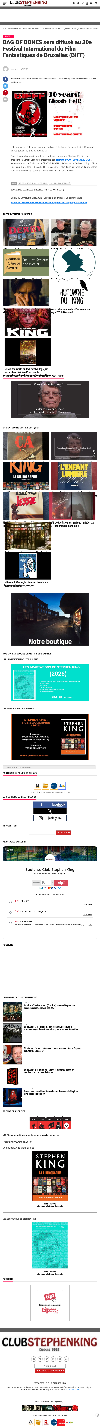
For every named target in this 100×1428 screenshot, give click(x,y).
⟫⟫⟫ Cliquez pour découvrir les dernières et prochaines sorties (31, 1135)
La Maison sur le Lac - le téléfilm (33, 183)
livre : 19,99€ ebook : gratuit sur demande (50, 1205)
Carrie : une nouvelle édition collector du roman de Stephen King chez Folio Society (51, 1092)
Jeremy (13, 69)
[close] (97, 1415)
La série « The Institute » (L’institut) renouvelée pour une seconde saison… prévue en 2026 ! (49, 1006)
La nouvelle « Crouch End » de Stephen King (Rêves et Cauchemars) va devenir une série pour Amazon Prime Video (51, 1028)
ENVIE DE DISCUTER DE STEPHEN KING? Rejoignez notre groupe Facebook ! (49, 202)
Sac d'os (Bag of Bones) (60, 183)
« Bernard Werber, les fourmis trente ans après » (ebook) (26, 584)
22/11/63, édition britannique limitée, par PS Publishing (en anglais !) (71, 524)
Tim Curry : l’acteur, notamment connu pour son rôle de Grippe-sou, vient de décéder (52, 1049)
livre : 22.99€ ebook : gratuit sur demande (50, 1273)
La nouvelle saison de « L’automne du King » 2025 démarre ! (69, 310)
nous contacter (72, 1389)
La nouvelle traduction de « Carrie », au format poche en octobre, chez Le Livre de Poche (49, 1071)
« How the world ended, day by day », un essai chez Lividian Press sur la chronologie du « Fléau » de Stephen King (27, 372)
